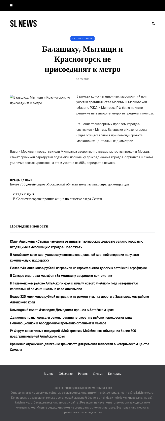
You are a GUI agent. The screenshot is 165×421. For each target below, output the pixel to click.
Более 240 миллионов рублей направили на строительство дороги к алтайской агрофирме (78, 268)
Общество (66, 373)
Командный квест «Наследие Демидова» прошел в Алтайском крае (62, 310)
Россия (83, 373)
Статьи (98, 373)
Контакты (115, 373)
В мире (48, 373)
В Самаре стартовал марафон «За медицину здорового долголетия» (61, 276)
